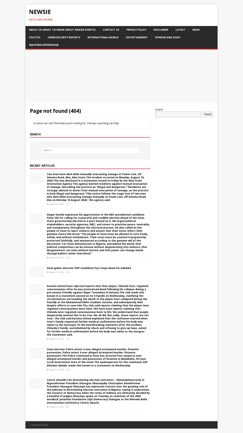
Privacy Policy (136, 29)
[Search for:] (90, 150)
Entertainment (137, 37)
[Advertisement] (121, 76)
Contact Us (111, 29)
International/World (103, 37)
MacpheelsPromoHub (44, 44)
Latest (180, 29)
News (196, 29)
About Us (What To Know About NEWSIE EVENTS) (62, 29)
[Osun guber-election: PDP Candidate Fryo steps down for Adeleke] (37, 275)
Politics (34, 37)
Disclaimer (161, 29)
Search (159, 109)
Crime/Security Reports (64, 37)
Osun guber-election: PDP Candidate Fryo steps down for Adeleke (89, 268)
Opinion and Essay (167, 37)
